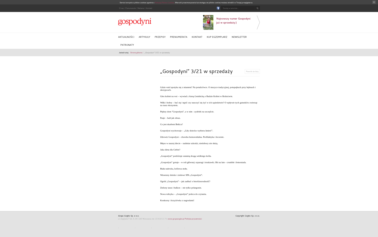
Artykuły (144, 36)
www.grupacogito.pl (176, 219)
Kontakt (149, 8)
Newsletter (239, 36)
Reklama (140, 8)
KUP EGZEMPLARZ (217, 36)
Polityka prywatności (193, 219)
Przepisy (160, 36)
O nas (121, 8)
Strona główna (136, 52)
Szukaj (257, 8)
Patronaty (127, 44)
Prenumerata (130, 8)
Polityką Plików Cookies (164, 2)
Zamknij (374, 2)
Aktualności (126, 36)
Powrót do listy (252, 71)
